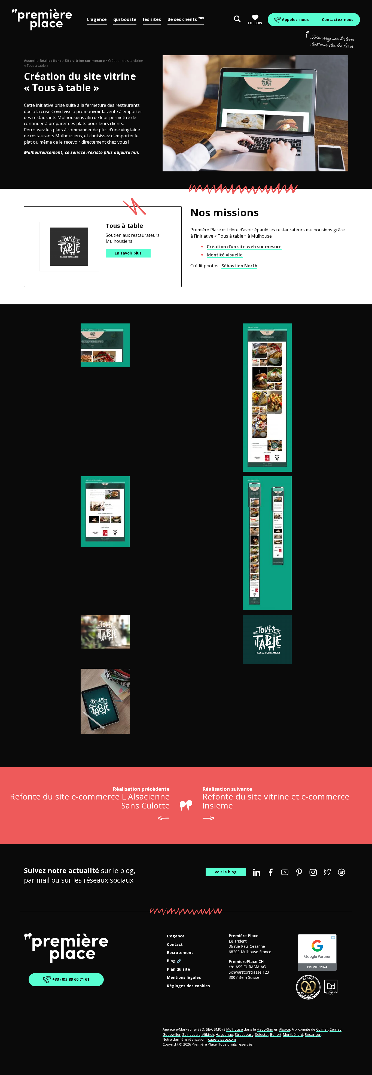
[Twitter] (327, 872)
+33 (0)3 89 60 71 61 (70, 979)
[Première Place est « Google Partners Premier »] (317, 952)
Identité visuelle (225, 255)
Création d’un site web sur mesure (244, 247)
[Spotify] (341, 872)
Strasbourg (244, 1034)
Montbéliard (293, 1034)
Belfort (275, 1034)
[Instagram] (313, 872)
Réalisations (51, 60)
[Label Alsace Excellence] (308, 987)
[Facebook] (270, 872)
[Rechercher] (237, 19)
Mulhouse (234, 1029)
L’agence (176, 936)
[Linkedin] (256, 872)
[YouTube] (284, 872)
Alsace (284, 1029)
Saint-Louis (191, 1034)
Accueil (30, 60)
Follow (255, 23)
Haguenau (224, 1034)
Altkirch (207, 1034)
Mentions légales (184, 977)
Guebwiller (172, 1034)
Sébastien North (239, 266)
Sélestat (262, 1034)
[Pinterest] (299, 872)
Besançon (313, 1034)
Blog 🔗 (174, 961)
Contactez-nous (337, 19)
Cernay (335, 1029)
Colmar (322, 1029)
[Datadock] (331, 987)
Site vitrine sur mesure (85, 60)
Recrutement (180, 952)
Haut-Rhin (265, 1029)
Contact (175, 944)
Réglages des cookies (188, 986)
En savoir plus (128, 253)
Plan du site (178, 969)
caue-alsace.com (222, 1039)
